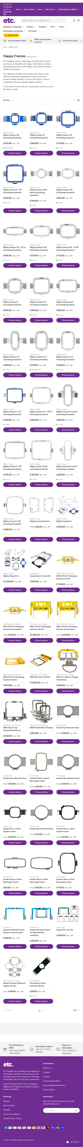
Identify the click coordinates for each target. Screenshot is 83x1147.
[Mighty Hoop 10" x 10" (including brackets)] (15, 173)
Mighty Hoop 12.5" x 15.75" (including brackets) (41, 413)
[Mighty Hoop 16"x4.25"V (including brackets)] (68, 450)
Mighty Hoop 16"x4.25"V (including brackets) (67, 467)
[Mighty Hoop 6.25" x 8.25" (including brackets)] (68, 231)
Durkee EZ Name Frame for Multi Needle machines (40, 932)
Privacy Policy (49, 1089)
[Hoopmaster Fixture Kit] (41, 559)
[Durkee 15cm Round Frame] (68, 762)
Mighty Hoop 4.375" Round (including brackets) (38, 192)
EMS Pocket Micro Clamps (41, 727)
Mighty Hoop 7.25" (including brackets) (65, 136)
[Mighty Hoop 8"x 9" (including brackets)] (41, 286)
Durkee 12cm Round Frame (14, 778)
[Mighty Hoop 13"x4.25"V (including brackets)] (68, 395)
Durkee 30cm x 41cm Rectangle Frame (65, 880)
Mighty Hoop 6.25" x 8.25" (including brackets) (67, 248)
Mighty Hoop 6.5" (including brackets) (12, 303)
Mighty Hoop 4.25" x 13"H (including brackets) (14, 248)
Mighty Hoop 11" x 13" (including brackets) (12, 413)
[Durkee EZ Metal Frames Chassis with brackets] (15, 913)
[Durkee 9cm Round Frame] (68, 711)
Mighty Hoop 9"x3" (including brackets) (12, 358)
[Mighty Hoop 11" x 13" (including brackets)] (15, 395)
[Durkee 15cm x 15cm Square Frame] (15, 812)
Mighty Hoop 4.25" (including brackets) (12, 136)
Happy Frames (13, 47)
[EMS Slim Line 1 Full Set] (41, 661)
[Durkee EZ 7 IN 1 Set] (68, 913)
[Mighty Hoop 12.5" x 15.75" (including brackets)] (41, 395)
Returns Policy (9, 1105)
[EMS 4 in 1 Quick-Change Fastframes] (68, 661)
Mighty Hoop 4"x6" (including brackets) (65, 191)
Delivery (6, 1101)
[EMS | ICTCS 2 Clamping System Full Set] (41, 610)
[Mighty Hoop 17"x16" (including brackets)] (15, 505)
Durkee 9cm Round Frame (67, 727)
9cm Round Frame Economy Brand (38, 984)
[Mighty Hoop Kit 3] (15, 559)
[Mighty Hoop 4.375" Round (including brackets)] (41, 173)
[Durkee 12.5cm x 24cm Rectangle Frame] (41, 762)
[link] (20, 1010)
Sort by (6, 100)
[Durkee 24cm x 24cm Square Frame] (68, 812)
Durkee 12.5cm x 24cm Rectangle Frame (39, 779)
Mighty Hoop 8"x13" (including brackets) (65, 303)
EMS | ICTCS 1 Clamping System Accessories (13, 627)
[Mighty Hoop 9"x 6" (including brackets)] (68, 340)
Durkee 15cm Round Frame (68, 778)
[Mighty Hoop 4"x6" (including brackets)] (68, 173)
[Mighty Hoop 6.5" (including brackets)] (15, 286)
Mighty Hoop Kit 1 (64, 521)
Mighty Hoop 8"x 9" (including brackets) (39, 303)
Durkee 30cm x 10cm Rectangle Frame (12, 880)
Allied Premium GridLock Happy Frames (14, 984)
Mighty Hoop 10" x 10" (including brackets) (12, 191)
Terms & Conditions (11, 1114)
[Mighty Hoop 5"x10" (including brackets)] (41, 231)
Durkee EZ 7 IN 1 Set (64, 930)
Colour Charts (29, 9)
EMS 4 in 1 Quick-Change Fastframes (67, 678)
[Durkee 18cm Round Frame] (41, 812)
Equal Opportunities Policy (54, 1085)
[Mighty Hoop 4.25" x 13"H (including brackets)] (15, 231)
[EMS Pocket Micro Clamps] (41, 711)
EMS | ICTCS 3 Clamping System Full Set (13, 678)
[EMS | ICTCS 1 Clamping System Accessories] (15, 610)
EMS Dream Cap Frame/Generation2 (12, 729)
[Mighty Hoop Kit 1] (68, 505)
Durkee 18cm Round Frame (41, 829)
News (40, 9)
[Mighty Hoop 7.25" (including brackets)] (68, 119)
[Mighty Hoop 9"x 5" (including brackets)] (41, 340)
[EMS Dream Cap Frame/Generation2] (15, 711)
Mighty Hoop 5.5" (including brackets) (39, 136)
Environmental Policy (51, 1081)
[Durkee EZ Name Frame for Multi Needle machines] (41, 913)
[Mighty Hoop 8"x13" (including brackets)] (68, 286)
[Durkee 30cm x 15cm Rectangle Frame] (41, 863)
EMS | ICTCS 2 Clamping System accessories (66, 627)
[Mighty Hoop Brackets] (41, 505)
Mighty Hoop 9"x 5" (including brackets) (39, 358)
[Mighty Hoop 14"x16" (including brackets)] (41, 450)
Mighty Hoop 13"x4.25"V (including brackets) (67, 413)
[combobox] (44, 20)
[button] (78, 20)
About (18, 9)
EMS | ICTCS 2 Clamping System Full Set (40, 627)
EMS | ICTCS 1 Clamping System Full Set (66, 577)
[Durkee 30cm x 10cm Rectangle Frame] (15, 863)
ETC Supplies (13, 1140)
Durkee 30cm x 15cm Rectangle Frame (39, 880)
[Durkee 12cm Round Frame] (15, 762)
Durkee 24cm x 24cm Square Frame (65, 830)
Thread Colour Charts (12, 1118)
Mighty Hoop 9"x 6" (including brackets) (65, 358)
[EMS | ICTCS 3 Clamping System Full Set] (15, 661)
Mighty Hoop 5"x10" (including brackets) (39, 248)
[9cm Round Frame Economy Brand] (41, 967)
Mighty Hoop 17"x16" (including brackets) (12, 522)
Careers (46, 1072)
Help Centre (50, 9)
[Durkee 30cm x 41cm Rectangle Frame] (68, 863)
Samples (6, 1110)
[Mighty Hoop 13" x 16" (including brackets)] (15, 450)
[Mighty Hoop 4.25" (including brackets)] (15, 119)
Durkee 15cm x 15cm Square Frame (12, 830)
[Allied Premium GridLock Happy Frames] (15, 967)
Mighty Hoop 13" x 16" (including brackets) (12, 467)
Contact (46, 1076)
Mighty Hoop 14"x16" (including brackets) (39, 467)
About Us (47, 1068)
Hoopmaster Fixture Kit (40, 576)
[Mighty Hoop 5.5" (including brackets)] (41, 119)
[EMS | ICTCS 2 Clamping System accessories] (68, 610)
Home (5, 47)
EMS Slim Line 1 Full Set (40, 677)
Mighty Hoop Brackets (40, 521)
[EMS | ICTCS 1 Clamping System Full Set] (68, 559)
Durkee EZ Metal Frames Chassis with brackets (14, 931)
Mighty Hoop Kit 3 (11, 576)
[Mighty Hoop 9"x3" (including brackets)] (15, 340)
